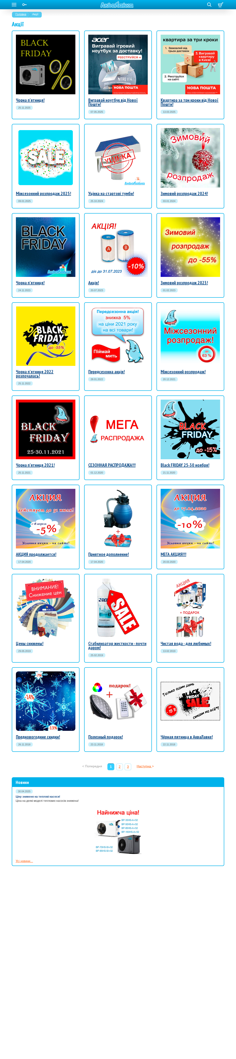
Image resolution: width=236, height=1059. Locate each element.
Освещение (24, 698)
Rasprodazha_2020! (123, 465)
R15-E (117, 711)
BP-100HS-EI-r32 (33, 82)
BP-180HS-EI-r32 (33, 87)
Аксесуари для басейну (183, 262)
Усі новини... (24, 861)
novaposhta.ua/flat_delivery (190, 75)
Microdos (167, 537)
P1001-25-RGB (129, 707)
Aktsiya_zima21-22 (173, 359)
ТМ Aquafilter (177, 610)
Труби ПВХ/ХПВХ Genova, (184, 272)
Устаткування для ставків (184, 267)
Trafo (164, 532)
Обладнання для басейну (184, 256)
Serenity (166, 528)
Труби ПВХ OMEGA (35, 375)
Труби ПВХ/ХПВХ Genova (40, 353)
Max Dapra (168, 541)
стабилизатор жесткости (105, 614)
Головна (20, 14)
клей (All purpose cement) (43, 362)
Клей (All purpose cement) (184, 277)
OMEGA (166, 553)
